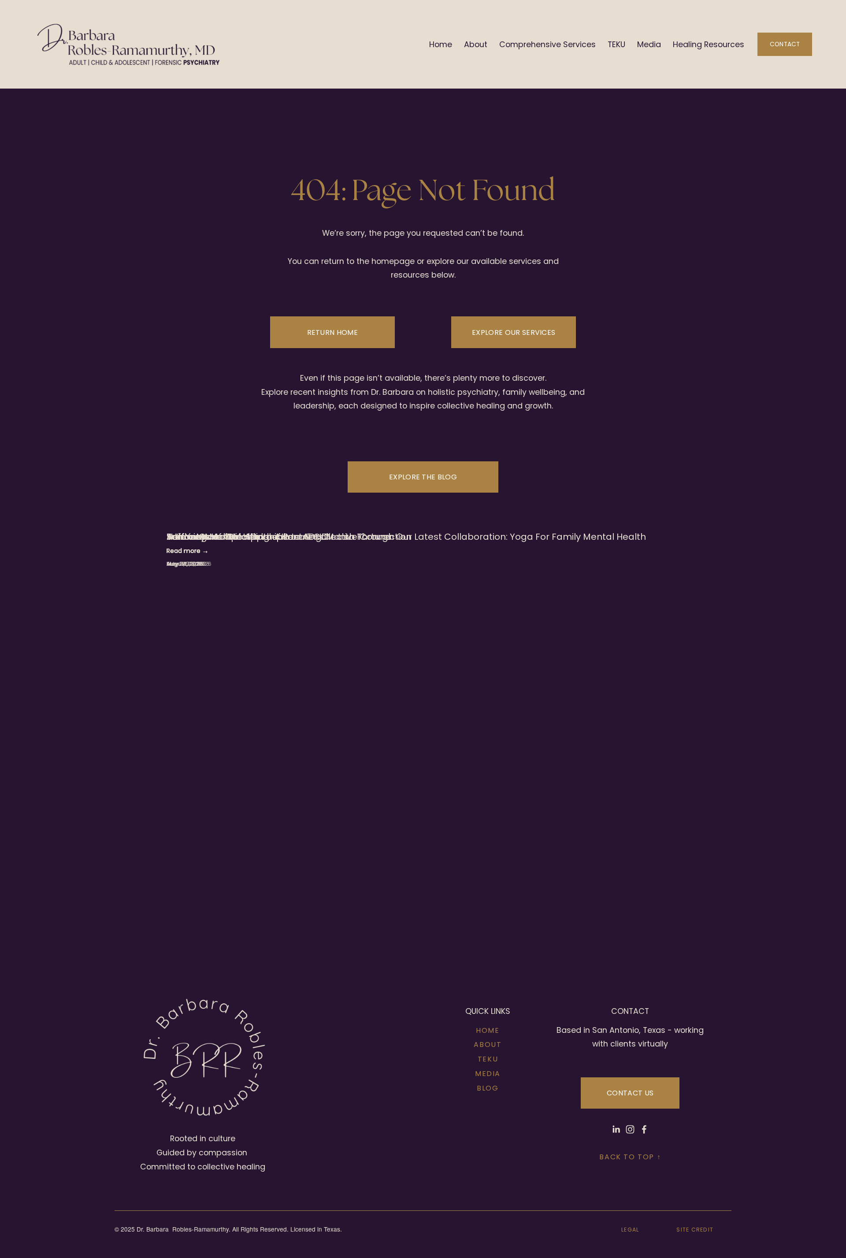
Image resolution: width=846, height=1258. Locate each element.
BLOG (487, 1088)
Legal (630, 1229)
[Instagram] (630, 1129)
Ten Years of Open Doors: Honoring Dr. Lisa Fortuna (279, 537)
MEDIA (488, 1074)
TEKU (616, 44)
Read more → (187, 550)
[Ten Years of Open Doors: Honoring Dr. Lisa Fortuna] (279, 520)
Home (440, 44)
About (475, 44)
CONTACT (785, 44)
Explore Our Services (513, 332)
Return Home (332, 332)
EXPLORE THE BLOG (423, 477)
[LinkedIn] (616, 1129)
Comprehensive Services (547, 44)
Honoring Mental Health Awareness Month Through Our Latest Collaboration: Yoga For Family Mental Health (406, 537)
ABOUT (487, 1044)
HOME (487, 1030)
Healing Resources (708, 44)
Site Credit (694, 1229)
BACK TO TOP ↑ (630, 1157)
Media (649, 44)
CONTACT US (630, 1093)
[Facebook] (644, 1129)
